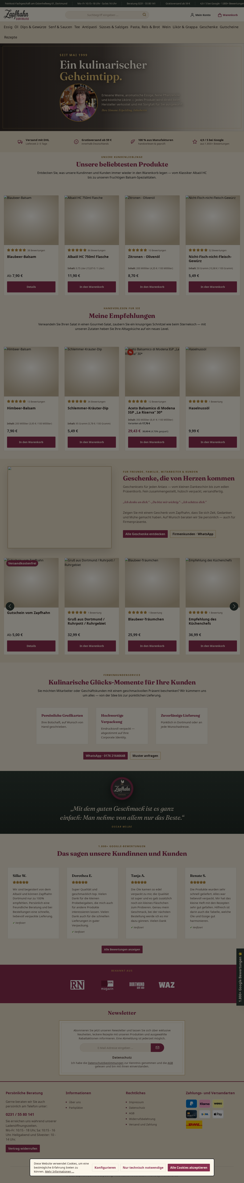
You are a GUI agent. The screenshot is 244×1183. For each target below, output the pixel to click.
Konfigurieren (105, 1167)
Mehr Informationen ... (59, 1171)
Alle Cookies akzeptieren (188, 1167)
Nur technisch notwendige (143, 1167)
